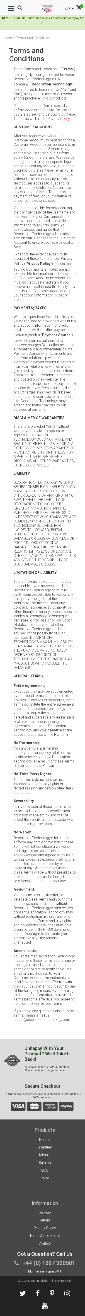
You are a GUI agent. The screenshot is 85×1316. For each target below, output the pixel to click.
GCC (44, 1170)
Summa (45, 1163)
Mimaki (44, 1155)
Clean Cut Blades (38, 1280)
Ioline (45, 1178)
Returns (45, 1220)
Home (8, 38)
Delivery (45, 1212)
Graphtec (44, 1147)
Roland (44, 1139)
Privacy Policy (59, 119)
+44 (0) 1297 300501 (48, 1263)
